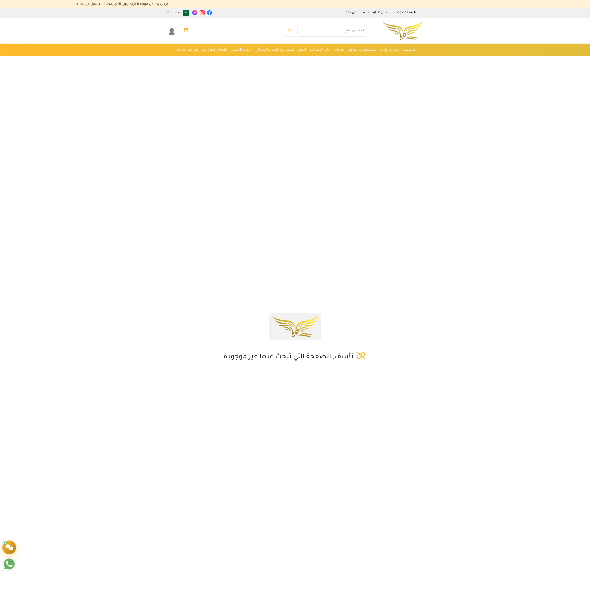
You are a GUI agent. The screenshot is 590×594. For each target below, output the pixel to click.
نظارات (398, 60)
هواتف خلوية (187, 50)
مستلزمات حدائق (362, 50)
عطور (336, 60)
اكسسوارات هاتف (255, 60)
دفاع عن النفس (288, 60)
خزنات (339, 50)
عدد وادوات (389, 50)
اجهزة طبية (353, 60)
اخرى (412, 60)
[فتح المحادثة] (9, 547)
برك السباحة (320, 50)
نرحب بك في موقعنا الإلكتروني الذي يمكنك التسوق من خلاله (140, 4)
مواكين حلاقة (377, 60)
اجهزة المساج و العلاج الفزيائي (281, 50)
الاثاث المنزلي (241, 50)
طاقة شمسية (315, 60)
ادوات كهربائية (214, 50)
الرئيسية (409, 50)
